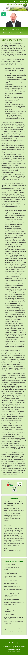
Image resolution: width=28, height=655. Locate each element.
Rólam (12, 29)
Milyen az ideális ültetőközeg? (12, 586)
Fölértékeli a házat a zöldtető (11, 607)
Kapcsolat (22, 33)
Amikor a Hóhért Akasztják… (11, 580)
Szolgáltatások (20, 29)
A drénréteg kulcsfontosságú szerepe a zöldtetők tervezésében (14, 572)
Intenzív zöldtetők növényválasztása (13, 632)
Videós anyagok (13, 33)
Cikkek (4, 33)
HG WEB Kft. (17, 651)
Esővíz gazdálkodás (9, 614)
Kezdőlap (5, 29)
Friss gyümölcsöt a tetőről (10, 583)
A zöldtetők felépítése (10, 564)
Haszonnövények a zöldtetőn (11, 599)
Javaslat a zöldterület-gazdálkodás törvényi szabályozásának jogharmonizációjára (13, 595)
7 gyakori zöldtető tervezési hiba (12, 629)
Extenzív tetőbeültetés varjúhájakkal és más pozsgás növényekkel (14, 603)
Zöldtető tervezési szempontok (12, 626)
